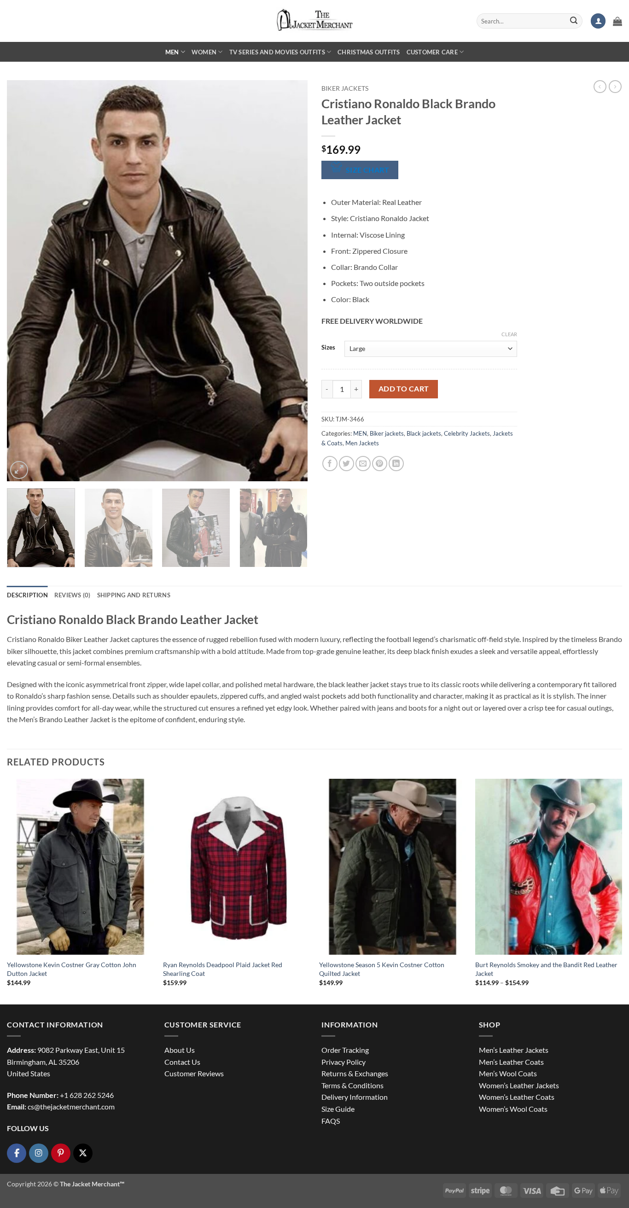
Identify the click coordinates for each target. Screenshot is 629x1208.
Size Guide (338, 1108)
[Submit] (574, 21)
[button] (598, 21)
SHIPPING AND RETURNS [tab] (133, 595)
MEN (172, 52)
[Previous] (24, 280)
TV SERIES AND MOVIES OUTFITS (277, 52)
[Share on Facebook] (330, 463)
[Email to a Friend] (363, 463)
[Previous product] (615, 86)
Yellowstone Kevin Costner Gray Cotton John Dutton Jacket (71, 969)
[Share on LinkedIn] (396, 463)
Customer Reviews (194, 1073)
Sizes (328, 347)
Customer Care (432, 52)
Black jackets (424, 433)
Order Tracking (345, 1049)
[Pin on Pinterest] (379, 463)
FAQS (330, 1120)
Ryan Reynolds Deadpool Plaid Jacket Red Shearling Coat (222, 969)
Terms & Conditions (352, 1085)
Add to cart (404, 389)
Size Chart (368, 170)
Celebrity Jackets (467, 433)
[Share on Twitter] (346, 463)
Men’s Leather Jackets (513, 1049)
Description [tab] (27, 595)
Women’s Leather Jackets (519, 1085)
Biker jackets (344, 88)
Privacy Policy (343, 1061)
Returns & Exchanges (354, 1073)
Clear (509, 334)
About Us (179, 1049)
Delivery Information (354, 1096)
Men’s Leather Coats (511, 1061)
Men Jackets (362, 443)
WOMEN (204, 52)
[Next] (290, 280)
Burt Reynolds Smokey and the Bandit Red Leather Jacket (546, 969)
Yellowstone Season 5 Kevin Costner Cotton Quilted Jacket (381, 969)
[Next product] (600, 86)
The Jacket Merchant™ (92, 1184)
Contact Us (182, 1061)
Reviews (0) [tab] (72, 595)
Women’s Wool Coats (513, 1108)
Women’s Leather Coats (516, 1096)
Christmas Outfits (369, 52)
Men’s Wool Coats (508, 1073)
